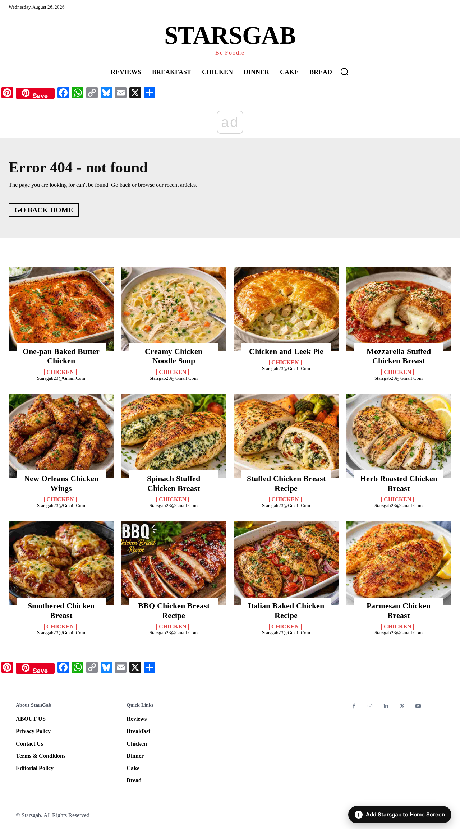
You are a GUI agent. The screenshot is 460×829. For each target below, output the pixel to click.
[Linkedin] (386, 706)
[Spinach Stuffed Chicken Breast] (173, 436)
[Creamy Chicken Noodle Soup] (173, 309)
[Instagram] (370, 706)
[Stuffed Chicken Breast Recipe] (286, 436)
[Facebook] (354, 706)
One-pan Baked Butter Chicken (61, 356)
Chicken (60, 372)
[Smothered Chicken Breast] (61, 563)
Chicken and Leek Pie (286, 351)
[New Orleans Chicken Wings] (61, 436)
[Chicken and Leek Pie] (286, 309)
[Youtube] (418, 706)
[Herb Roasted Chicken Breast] (398, 436)
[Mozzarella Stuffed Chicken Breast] (398, 309)
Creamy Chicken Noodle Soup (173, 356)
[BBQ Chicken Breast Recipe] (173, 563)
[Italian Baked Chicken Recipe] (286, 563)
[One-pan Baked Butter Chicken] (61, 309)
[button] (344, 71)
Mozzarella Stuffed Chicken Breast (399, 356)
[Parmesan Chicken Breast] (398, 563)
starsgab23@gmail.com (61, 378)
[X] (402, 706)
